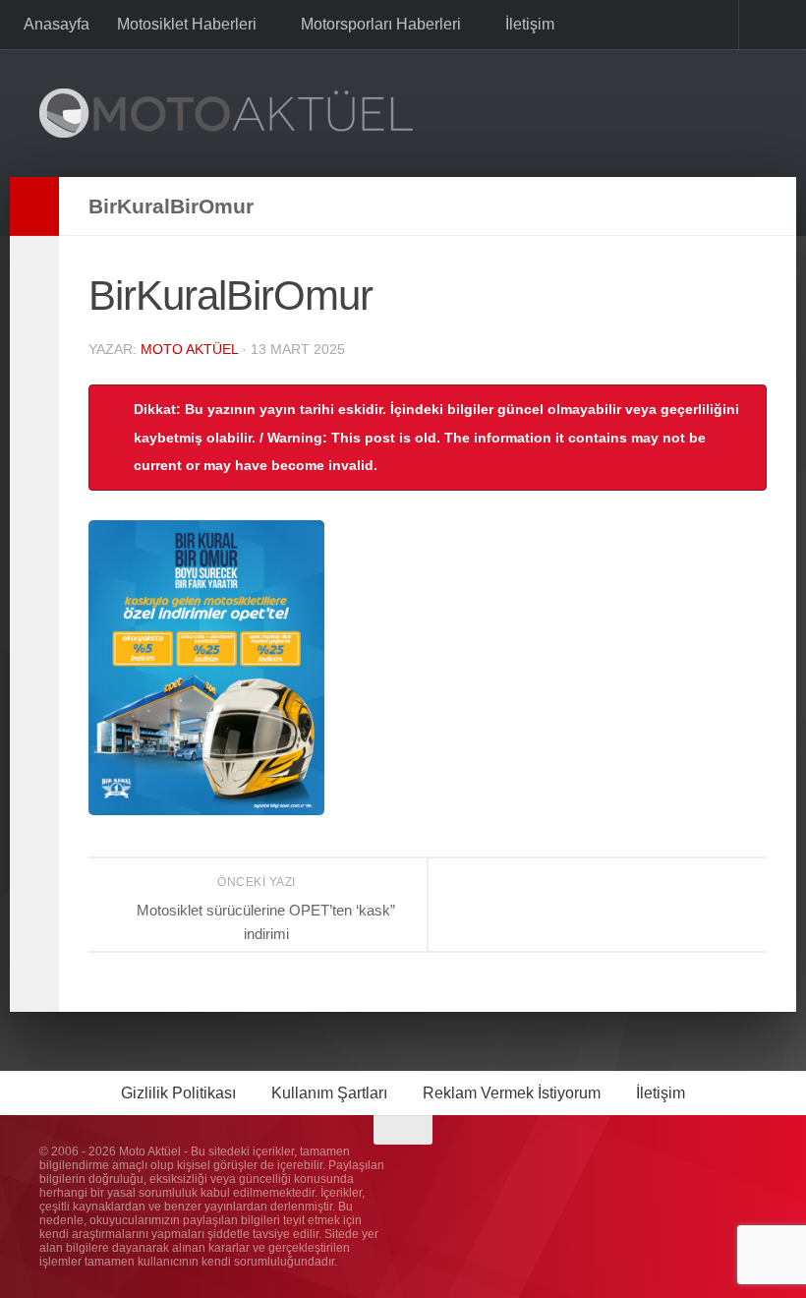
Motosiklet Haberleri (187, 24)
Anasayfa (56, 24)
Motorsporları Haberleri (379, 24)
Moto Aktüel (189, 349)
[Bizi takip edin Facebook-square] (682, 1168)
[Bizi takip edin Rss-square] (753, 1168)
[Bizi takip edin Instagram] (647, 1168)
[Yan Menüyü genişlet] (34, 206)
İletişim (525, 24)
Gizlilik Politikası (178, 1093)
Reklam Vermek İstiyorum (512, 1093)
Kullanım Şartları (329, 1093)
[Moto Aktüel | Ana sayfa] (226, 113)
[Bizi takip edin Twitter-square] (717, 1168)
